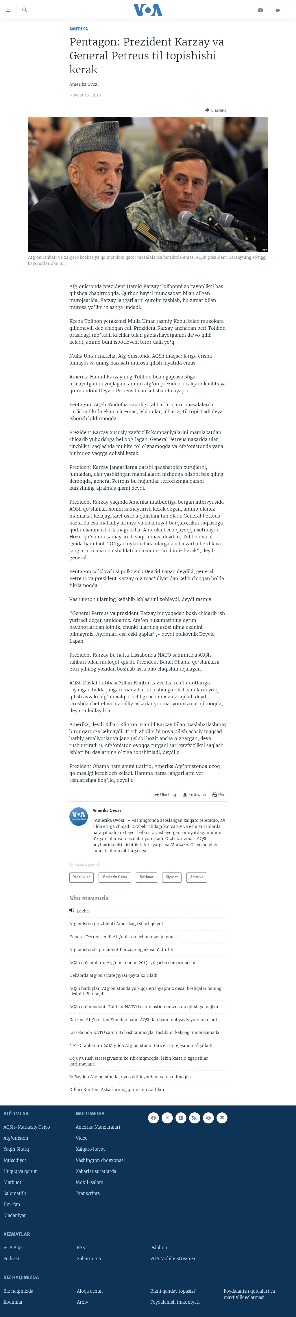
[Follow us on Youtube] (180, 1117)
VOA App (12, 1247)
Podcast (11, 1258)
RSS (81, 1247)
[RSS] (194, 1117)
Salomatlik (14, 1193)
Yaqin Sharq (16, 1149)
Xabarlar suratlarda (96, 1171)
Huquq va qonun (20, 1171)
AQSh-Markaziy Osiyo (26, 1127)
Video (82, 1138)
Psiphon (158, 1247)
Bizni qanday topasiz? (173, 1291)
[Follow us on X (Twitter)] (167, 1117)
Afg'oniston (15, 1138)
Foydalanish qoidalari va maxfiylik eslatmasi (249, 1294)
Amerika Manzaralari (98, 1127)
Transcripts (88, 1193)
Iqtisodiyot (14, 1160)
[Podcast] (208, 1117)
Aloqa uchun (90, 1291)
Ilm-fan (11, 1204)
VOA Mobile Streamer (173, 1258)
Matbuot (12, 1182)
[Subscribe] (222, 1117)
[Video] (278, 10)
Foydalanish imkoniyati (175, 1302)
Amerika (78, 29)
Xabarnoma (89, 1258)
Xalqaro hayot (90, 1149)
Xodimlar (13, 1302)
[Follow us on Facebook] (153, 1117)
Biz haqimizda (18, 1291)
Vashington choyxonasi (100, 1160)
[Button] (216, 110)
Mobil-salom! (90, 1182)
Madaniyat (14, 1215)
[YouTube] (260, 10)
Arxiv (82, 1302)
